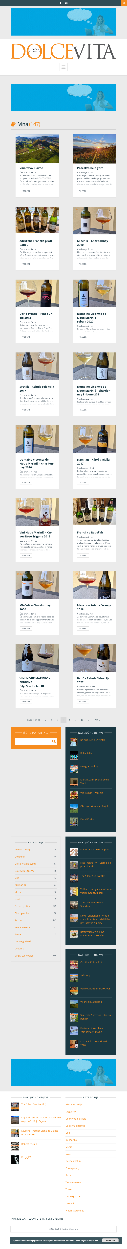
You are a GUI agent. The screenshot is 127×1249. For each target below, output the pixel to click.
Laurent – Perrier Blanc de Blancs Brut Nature (39, 1132)
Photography (22, 913)
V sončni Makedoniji (91, 1001)
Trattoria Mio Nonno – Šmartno (92, 904)
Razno (18, 920)
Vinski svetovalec (24, 955)
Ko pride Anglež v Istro (92, 739)
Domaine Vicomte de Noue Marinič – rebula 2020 (91, 317)
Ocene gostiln (22, 906)
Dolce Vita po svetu (25, 863)
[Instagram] (66, 3)
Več (96, 1240)
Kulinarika (20, 884)
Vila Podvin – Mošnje (91, 792)
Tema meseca (22, 927)
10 (82, 719)
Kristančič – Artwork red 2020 (93, 1043)
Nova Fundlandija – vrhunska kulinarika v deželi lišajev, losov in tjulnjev (95, 919)
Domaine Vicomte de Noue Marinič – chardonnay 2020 (37, 463)
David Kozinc (87, 819)
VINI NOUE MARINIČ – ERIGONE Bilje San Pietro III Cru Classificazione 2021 (36, 684)
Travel (18, 934)
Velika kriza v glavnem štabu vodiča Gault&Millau (96, 891)
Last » (97, 719)
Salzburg (85, 975)
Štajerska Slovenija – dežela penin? (95, 1016)
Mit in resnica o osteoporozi (95, 849)
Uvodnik (19, 948)
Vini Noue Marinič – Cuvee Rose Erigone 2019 (36, 534)
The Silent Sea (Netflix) (92, 876)
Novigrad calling (89, 766)
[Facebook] (61, 3)
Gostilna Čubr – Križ (91, 962)
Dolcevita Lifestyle (25, 870)
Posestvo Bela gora (90, 168)
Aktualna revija (23, 849)
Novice (18, 899)
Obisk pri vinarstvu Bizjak (94, 806)
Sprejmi (110, 1240)
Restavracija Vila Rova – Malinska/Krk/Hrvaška (93, 933)
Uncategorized (23, 941)
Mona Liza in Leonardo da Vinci (94, 781)
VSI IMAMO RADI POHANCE (95, 988)
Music (18, 892)
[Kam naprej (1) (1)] (63, 34)
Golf (17, 877)
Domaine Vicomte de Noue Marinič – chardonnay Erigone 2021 (94, 390)
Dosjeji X (26, 1157)
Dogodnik (20, 856)
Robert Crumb (29, 1144)
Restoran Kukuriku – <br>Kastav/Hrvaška (91, 1030)
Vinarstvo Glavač (31, 168)
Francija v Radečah (90, 532)
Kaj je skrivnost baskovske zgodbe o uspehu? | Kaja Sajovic (41, 1119)
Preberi (83, 191)
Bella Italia (86, 753)
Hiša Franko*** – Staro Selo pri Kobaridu (95, 864)
